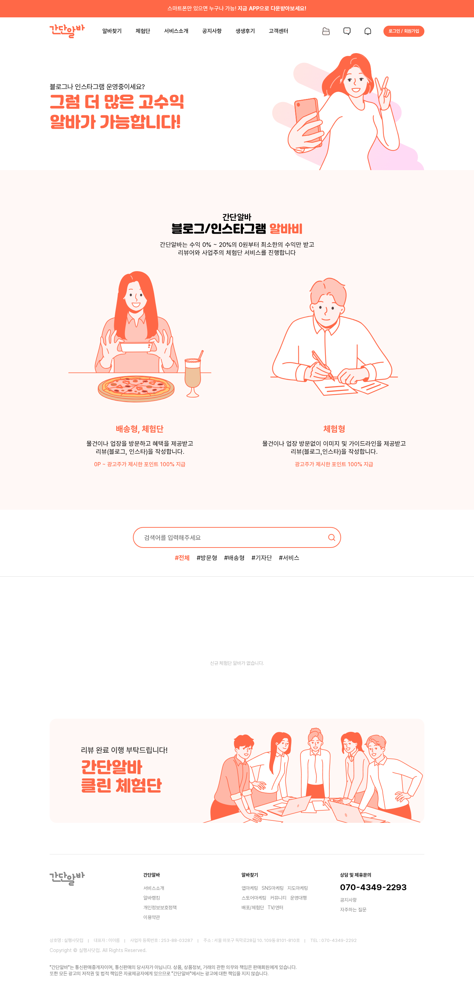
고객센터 (278, 31)
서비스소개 (176, 31)
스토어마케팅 (254, 898)
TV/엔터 (275, 907)
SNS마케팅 (273, 888)
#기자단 (262, 557)
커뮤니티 (278, 898)
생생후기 (245, 31)
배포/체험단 (253, 907)
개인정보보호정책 (160, 907)
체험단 (143, 31)
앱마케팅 (250, 888)
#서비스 (289, 557)
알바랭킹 (151, 898)
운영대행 (298, 898)
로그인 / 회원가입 (404, 31)
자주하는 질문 (353, 909)
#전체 (182, 557)
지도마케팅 (297, 888)
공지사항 (212, 31)
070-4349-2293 (373, 887)
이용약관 (151, 917)
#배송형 (234, 557)
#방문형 (207, 557)
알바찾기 (112, 31)
